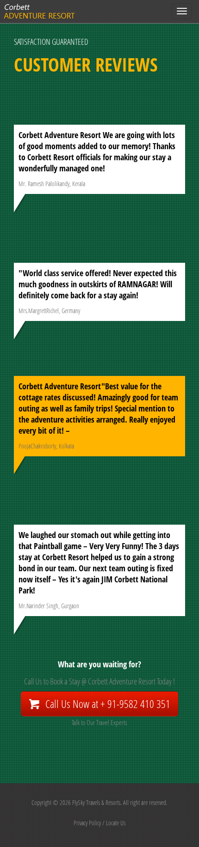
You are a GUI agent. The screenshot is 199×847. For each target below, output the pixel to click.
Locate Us (115, 822)
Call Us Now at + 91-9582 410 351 (107, 703)
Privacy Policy (87, 822)
